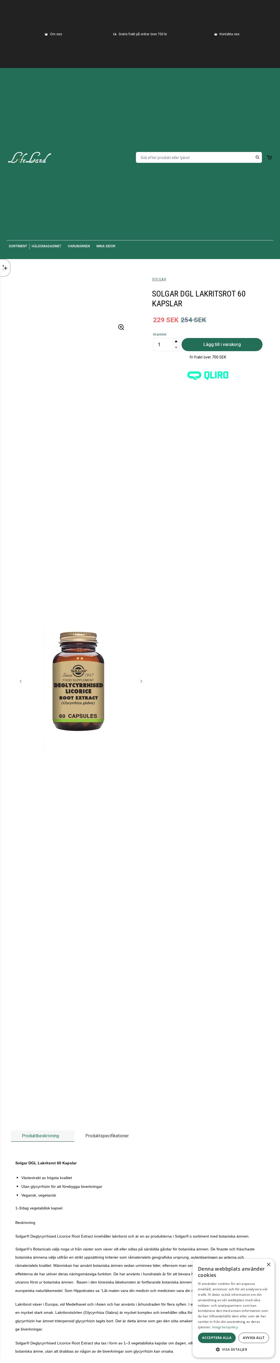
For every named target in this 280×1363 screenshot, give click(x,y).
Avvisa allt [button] (253, 1337)
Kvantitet (160, 334)
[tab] (42, 1136)
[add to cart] (269, 157)
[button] (176, 341)
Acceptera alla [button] (217, 1337)
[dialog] (233, 1308)
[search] (257, 157)
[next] (141, 681)
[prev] (21, 681)
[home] (29, 157)
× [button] (268, 1265)
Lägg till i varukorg (222, 344)
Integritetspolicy (225, 1327)
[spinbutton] (166, 344)
